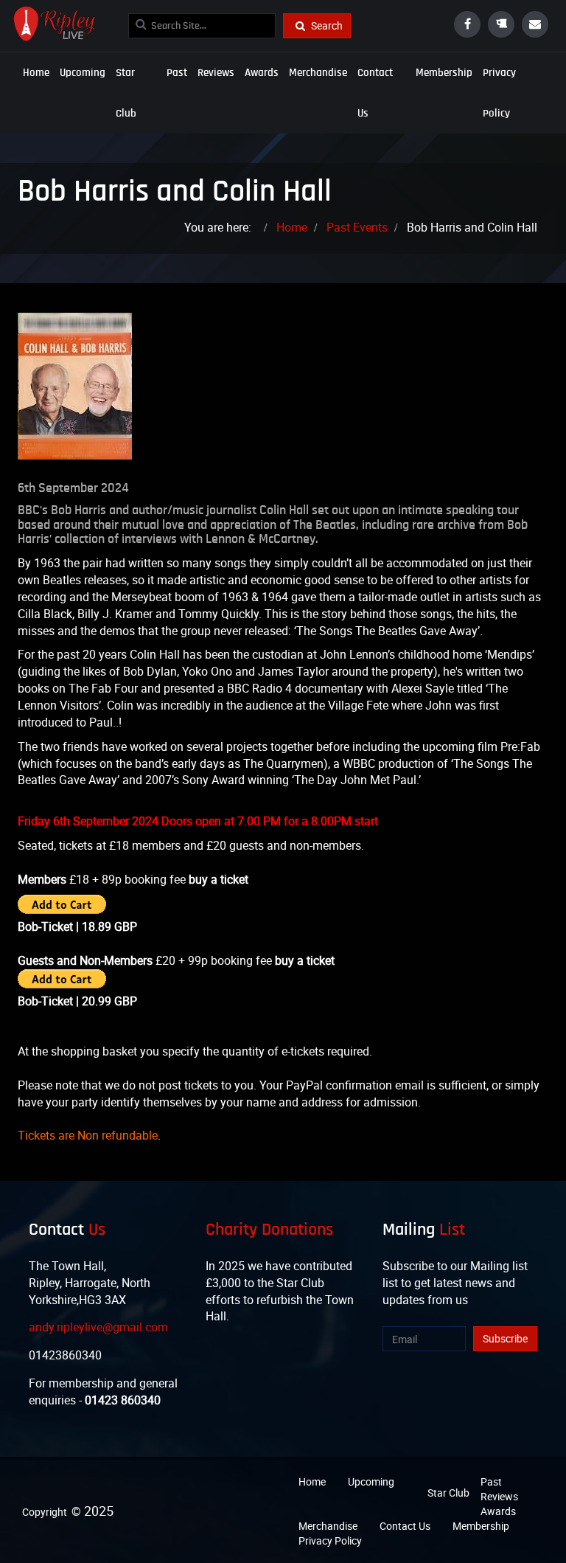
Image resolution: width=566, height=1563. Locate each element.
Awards (262, 72)
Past (177, 72)
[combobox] (202, 25)
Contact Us (375, 93)
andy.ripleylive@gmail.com (98, 1327)
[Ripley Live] (53, 24)
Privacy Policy (499, 93)
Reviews (216, 72)
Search (326, 25)
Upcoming (82, 72)
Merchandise (318, 72)
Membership (444, 72)
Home (36, 72)
